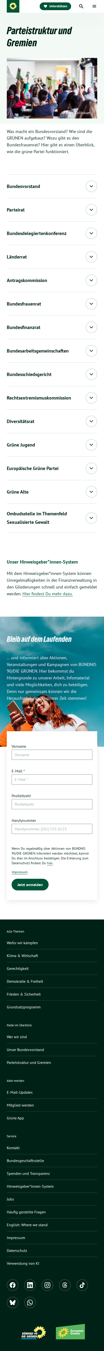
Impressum (20, 872)
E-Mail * (18, 771)
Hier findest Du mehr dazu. (47, 594)
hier (50, 863)
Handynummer (24, 820)
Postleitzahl (21, 795)
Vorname (19, 746)
